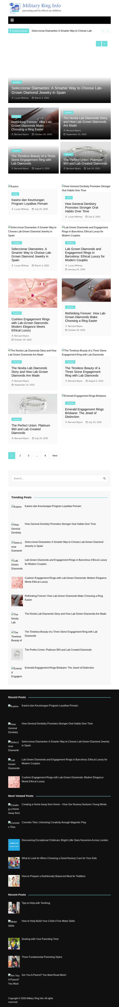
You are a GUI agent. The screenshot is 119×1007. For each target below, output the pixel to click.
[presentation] (103, 31)
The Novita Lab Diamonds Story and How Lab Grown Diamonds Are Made (85, 121)
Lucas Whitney (33, 98)
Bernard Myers (21, 134)
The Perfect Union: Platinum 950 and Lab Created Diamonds (30, 429)
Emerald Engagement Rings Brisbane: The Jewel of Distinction (84, 413)
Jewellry (28, 82)
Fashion (16, 116)
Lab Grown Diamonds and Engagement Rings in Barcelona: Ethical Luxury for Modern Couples (62, 90)
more (15, 194)
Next (55, 455)
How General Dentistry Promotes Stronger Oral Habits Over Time (81, 207)
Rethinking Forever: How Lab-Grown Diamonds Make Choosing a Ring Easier (31, 125)
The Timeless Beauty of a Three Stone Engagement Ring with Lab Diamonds (33, 159)
